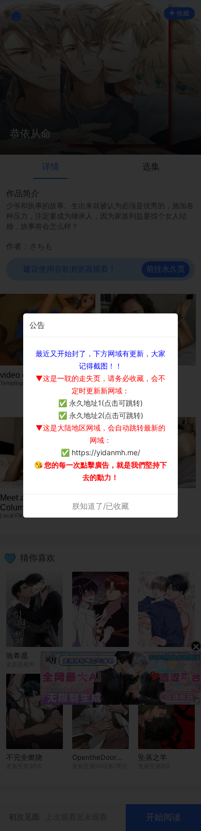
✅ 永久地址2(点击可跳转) (100, 415)
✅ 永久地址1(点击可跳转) (100, 402)
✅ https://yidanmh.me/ (100, 452)
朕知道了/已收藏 (100, 506)
